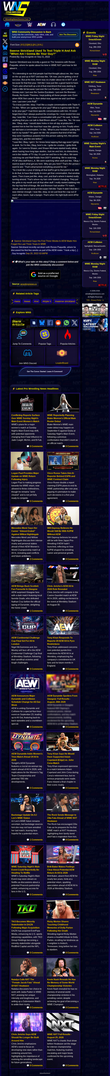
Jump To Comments (21, 344)
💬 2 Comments (35, 559)
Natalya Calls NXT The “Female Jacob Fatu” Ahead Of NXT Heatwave (25, 982)
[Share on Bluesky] (42, 323)
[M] (29, 45)
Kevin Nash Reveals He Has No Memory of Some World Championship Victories (61, 982)
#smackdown (95, 51)
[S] (26, 45)
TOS (88, 300)
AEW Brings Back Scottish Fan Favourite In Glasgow (25, 587)
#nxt (36, 301)
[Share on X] (74, 323)
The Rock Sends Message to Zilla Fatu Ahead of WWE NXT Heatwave (62, 818)
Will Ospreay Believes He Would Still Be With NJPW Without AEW (60, 531)
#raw (95, 75)
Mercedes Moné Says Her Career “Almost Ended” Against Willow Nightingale (25, 531)
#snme (95, 158)
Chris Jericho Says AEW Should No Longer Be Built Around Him (25, 1037)
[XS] (23, 45)
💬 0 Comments (35, 446)
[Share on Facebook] (50, 323)
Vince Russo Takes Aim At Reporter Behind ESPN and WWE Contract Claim (61, 476)
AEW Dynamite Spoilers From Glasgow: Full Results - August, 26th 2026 (62, 699)
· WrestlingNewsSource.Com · (17, 19)
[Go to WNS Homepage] (16, 9)
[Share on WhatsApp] (66, 323)
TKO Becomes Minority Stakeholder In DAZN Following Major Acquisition (25, 924)
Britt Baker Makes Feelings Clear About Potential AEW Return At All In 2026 (60, 870)
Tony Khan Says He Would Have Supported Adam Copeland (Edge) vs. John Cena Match (60, 758)
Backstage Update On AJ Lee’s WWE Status (24, 816)
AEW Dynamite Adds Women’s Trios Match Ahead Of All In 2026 (27, 757)
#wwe (27, 301)
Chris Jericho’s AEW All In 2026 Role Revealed (60, 587)
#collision (95, 137)
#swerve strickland (65, 301)
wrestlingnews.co (28, 284)
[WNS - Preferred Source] (45, 275)
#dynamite (95, 115)
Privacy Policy (96, 300)
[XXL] (40, 45)
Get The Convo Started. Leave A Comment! (45, 371)
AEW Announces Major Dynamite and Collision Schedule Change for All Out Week (25, 700)
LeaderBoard (62, 363)
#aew (17, 301)
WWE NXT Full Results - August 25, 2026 (59, 1036)
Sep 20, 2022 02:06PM (37, 253)
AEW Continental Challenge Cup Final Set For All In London (25, 641)
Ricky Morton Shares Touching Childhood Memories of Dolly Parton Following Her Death (60, 926)
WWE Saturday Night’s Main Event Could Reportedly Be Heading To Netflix (25, 870)
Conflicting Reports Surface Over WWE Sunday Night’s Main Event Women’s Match (25, 418)
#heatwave (95, 93)
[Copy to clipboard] (34, 323)
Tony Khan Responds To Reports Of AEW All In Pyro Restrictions (61, 641)
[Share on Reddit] (58, 323)
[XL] (35, 45)
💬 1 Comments (70, 501)
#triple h (47, 301)
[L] (32, 45)
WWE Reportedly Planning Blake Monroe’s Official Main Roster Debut (61, 418)
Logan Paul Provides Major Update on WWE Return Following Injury (25, 476)
